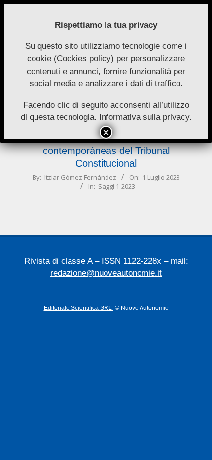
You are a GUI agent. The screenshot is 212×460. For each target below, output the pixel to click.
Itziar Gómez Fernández (80, 177)
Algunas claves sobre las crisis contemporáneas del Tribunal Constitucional (106, 150)
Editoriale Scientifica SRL (78, 308)
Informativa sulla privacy (144, 117)
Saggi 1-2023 (116, 186)
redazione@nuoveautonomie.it (106, 273)
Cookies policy (84, 58)
